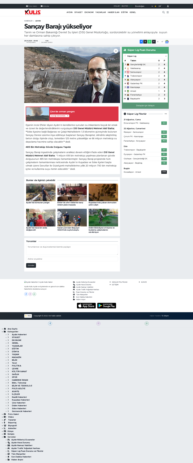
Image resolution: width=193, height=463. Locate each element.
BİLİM (14, 360)
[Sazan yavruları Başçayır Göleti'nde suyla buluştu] (72, 218)
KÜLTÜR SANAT (19, 371)
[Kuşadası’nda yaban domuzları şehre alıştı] (103, 192)
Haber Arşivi (80, 299)
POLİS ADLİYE (18, 388)
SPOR (14, 377)
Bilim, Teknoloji (18, 383)
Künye (11, 431)
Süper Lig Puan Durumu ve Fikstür (27, 451)
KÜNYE (144, 282)
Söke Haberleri (18, 408)
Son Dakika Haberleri (84, 297)
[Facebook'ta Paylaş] (141, 42)
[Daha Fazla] (154, 42)
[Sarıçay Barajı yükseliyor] (72, 75)
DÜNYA (15, 352)
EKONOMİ (89, 12)
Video (11, 417)
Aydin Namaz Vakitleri (84, 287)
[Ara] (164, 12)
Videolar (46, 6)
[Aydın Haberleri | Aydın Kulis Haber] (32, 12)
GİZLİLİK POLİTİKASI (119, 282)
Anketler (12, 428)
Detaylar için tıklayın (145, 106)
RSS (29, 316)
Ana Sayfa (12, 329)
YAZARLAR (100, 12)
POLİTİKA (16, 366)
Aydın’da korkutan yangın (37, 203)
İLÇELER (15, 394)
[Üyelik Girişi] (167, 6)
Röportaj (12, 423)
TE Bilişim (165, 316)
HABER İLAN (113, 12)
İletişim (11, 434)
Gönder (31, 265)
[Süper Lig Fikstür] (166, 114)
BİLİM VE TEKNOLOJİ (21, 386)
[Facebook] (26, 294)
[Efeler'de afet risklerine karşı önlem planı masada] (72, 192)
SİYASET (78, 12)
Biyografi (12, 426)
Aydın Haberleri (19, 335)
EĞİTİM (124, 12)
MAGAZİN (16, 357)
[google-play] (107, 305)
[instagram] (98, 323)
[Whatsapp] (34, 294)
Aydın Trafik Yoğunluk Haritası (87, 289)
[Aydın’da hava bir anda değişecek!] (41, 218)
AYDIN (69, 12)
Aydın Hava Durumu (83, 285)
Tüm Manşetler (82, 294)
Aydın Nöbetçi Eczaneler (85, 282)
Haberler (28, 21)
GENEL (133, 12)
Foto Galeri (32, 6)
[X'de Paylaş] (145, 42)
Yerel (14, 363)
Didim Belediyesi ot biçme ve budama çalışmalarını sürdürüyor (102, 230)
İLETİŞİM (115, 285)
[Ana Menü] (168, 12)
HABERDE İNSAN (19, 380)
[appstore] (87, 305)
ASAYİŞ (15, 391)
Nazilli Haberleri (19, 397)
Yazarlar (12, 420)
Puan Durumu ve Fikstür (85, 292)
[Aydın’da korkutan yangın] (41, 192)
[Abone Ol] (167, 41)
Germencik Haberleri (21, 411)
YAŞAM (15, 354)
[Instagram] (30, 294)
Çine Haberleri (18, 403)
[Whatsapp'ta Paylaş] (149, 42)
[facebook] (50, 323)
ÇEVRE (38, 21)
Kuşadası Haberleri (20, 400)
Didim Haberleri (19, 406)
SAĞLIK (15, 374)
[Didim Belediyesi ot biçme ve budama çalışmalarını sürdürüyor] (103, 218)
